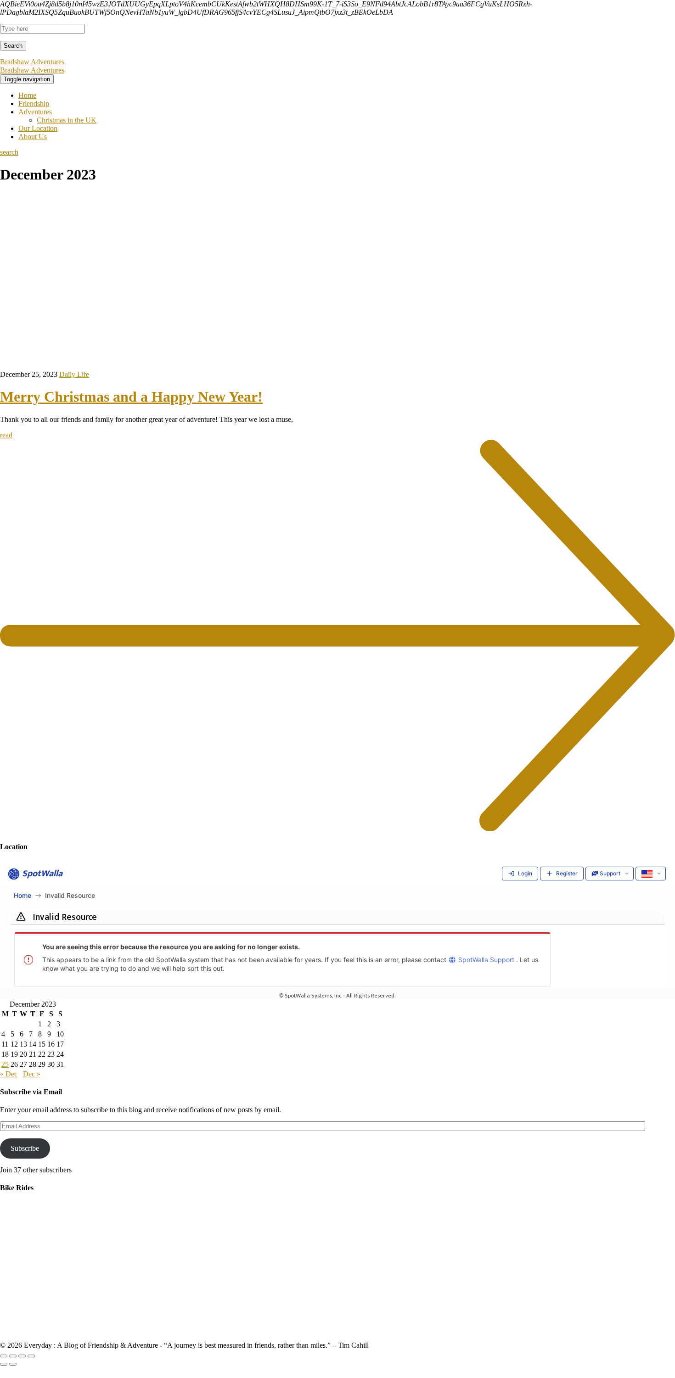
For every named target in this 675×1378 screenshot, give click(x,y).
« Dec (8, 1074)
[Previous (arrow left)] (3, 1364)
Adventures (35, 112)
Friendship (33, 103)
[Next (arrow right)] (13, 1364)
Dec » (31, 1074)
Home (27, 95)
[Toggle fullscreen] (22, 1356)
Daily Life (74, 374)
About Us (32, 136)
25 (5, 1064)
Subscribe (25, 1148)
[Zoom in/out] (31, 1356)
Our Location (37, 128)
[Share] (13, 1356)
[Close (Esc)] (3, 1356)
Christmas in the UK (66, 120)
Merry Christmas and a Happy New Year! (131, 396)
